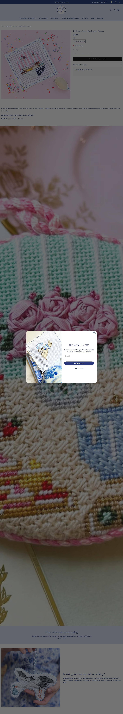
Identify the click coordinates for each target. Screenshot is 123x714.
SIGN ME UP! (79, 363)
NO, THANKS (79, 368)
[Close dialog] (95, 333)
